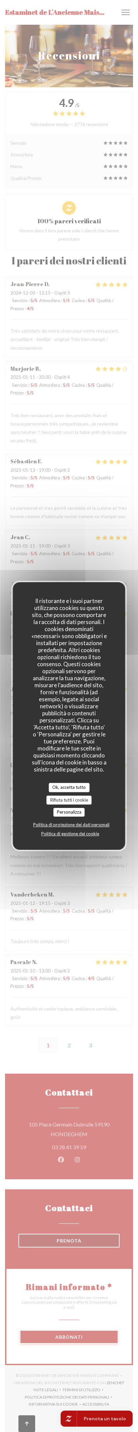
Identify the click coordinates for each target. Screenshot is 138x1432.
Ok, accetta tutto (69, 787)
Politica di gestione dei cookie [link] (70, 833)
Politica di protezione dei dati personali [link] (71, 824)
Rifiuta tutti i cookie (69, 800)
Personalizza (69, 812)
